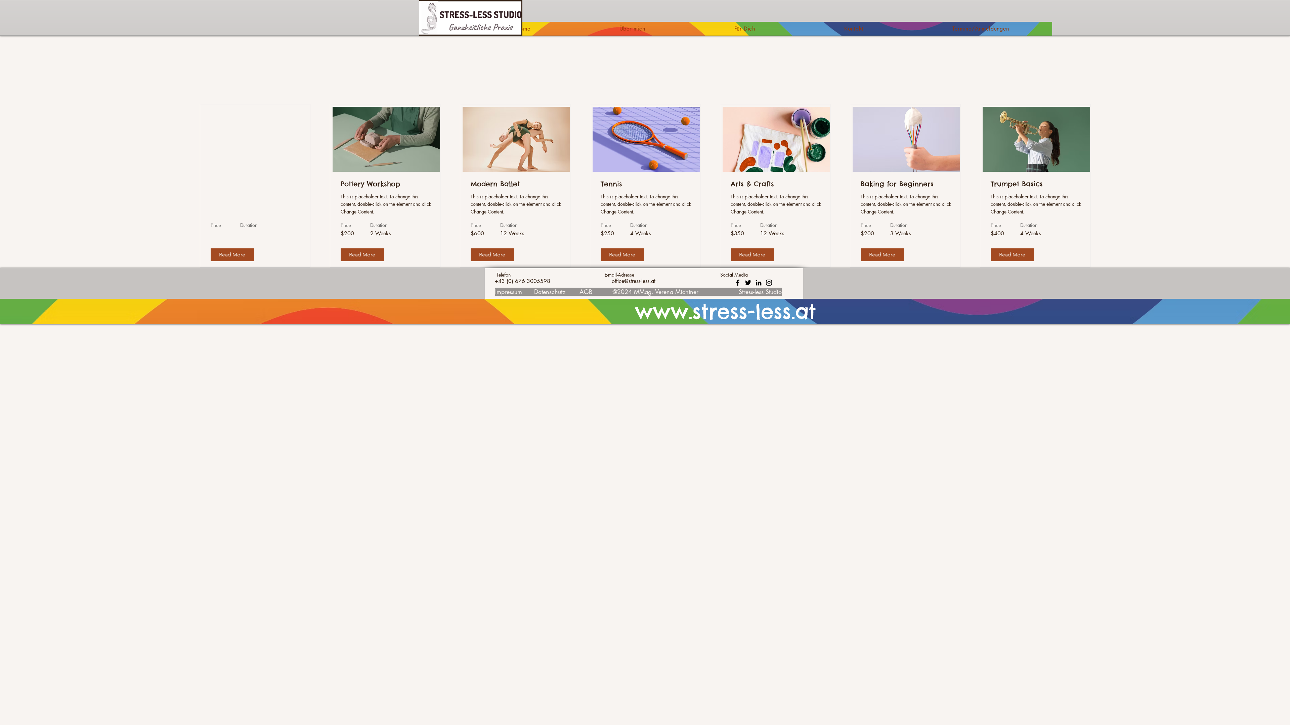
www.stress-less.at (725, 311)
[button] (232, 254)
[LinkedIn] (759, 283)
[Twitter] (748, 283)
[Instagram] (769, 283)
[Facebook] (738, 283)
